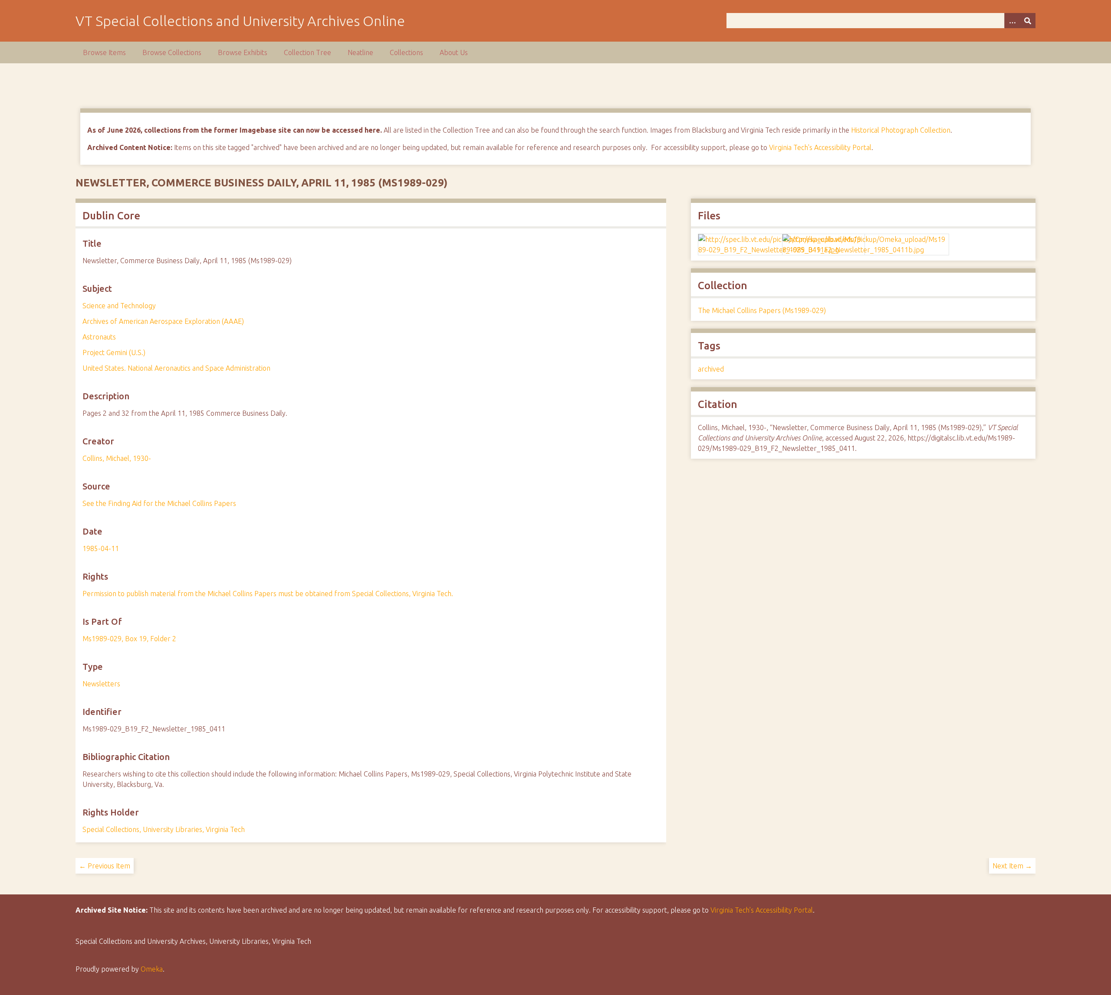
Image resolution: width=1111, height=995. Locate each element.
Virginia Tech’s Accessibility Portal (761, 910)
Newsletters (101, 684)
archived (711, 369)
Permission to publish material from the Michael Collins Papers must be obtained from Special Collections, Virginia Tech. (267, 593)
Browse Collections (171, 52)
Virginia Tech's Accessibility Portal (820, 147)
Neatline (360, 52)
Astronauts (99, 337)
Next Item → (1012, 866)
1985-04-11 (100, 548)
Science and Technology (119, 306)
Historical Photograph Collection (900, 130)
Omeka (152, 969)
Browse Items (104, 52)
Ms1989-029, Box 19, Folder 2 (129, 639)
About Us (454, 52)
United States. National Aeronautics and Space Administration (176, 368)
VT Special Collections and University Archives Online (240, 21)
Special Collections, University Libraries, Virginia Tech (163, 829)
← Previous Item (104, 866)
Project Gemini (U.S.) (113, 352)
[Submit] (1027, 20)
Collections (406, 52)
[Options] (1012, 20)
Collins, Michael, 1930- (116, 458)
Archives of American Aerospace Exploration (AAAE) (163, 321)
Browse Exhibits (242, 52)
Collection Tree (307, 52)
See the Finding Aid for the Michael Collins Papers (159, 503)
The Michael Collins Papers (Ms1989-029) (762, 310)
